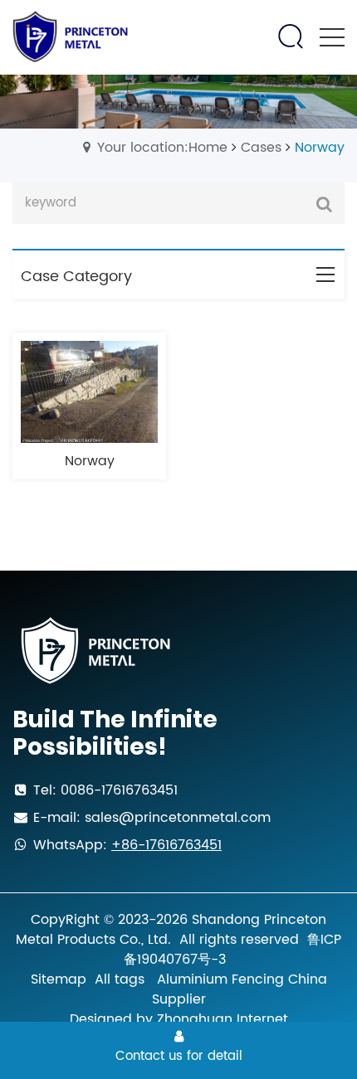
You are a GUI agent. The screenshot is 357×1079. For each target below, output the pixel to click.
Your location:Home (162, 147)
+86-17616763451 (166, 845)
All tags (119, 979)
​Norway (90, 461)
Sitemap (58, 979)
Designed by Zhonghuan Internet (179, 1019)
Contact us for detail (178, 1056)
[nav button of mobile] (332, 37)
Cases (261, 147)
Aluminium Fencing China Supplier (239, 989)
